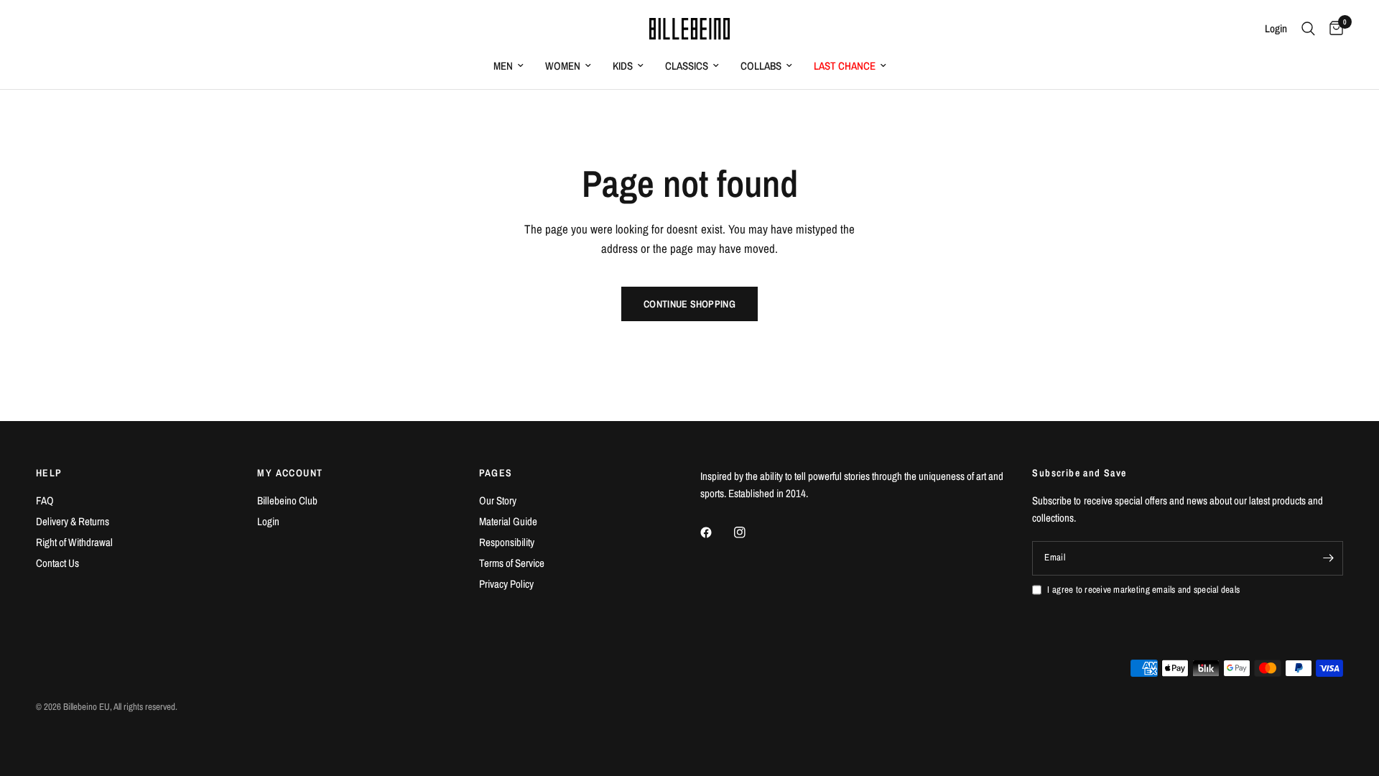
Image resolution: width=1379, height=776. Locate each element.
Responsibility (506, 542)
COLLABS (760, 65)
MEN (503, 65)
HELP (49, 473)
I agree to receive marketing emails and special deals (1143, 589)
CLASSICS (686, 65)
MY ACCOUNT (289, 473)
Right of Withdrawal (74, 542)
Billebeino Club (287, 500)
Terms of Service (511, 563)
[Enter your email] (1328, 558)
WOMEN (562, 65)
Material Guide (508, 521)
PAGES (496, 473)
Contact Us (57, 563)
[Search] (1308, 28)
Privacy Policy (506, 583)
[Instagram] (750, 532)
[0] (1332, 28)
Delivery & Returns (72, 521)
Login (268, 521)
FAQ (45, 500)
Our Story (497, 500)
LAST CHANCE (845, 65)
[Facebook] (716, 532)
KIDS (623, 65)
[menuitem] (508, 66)
